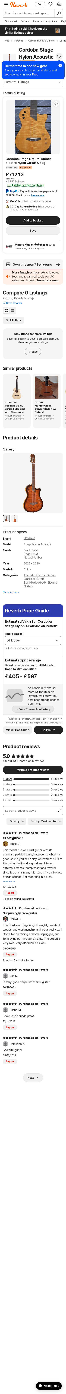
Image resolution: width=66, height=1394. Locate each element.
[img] (41, 244)
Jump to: (10, 82)
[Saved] (50, 4)
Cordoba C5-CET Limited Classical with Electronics (15, 408)
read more (9, 881)
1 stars (7, 800)
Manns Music (24, 244)
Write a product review (33, 770)
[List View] (12, 310)
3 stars (7, 789)
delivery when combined (25, 184)
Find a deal (11, 21)
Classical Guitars (34, 579)
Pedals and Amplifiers (45, 21)
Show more (10, 592)
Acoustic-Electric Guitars (39, 575)
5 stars (7, 779)
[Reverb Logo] (18, 4)
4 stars (7, 784)
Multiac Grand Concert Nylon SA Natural (45, 408)
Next (30, 1077)
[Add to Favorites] (59, 56)
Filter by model (14, 633)
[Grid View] (6, 310)
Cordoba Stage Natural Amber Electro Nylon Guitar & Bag (28, 161)
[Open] (57, 640)
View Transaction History (34, 709)
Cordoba (29, 538)
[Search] (59, 13)
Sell (40, 4)
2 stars (7, 795)
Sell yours (48, 730)
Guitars (25, 21)
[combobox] (29, 640)
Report (10, 892)
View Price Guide (17, 730)
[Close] (60, 65)
